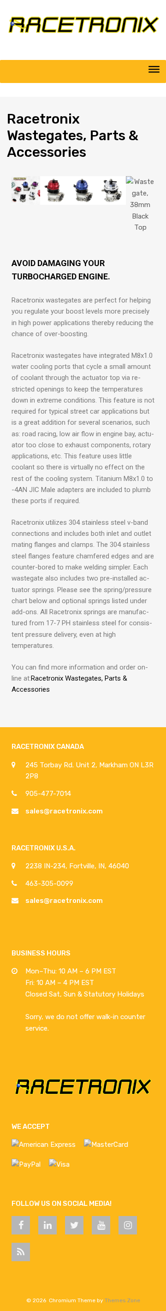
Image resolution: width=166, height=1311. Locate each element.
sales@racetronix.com (64, 811)
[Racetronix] (83, 33)
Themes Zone (122, 1300)
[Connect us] (21, 1225)
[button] (20, 205)
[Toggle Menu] (154, 71)
